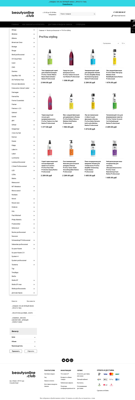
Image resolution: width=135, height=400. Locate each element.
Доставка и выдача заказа (50, 385)
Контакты (80, 383)
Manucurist (15, 182)
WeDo (14, 276)
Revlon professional (19, 232)
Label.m (14, 149)
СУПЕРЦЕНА (80, 24)
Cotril (13, 63)
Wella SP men (17, 284)
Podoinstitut (16, 224)
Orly (13, 211)
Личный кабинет (82, 379)
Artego (14, 30)
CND (13, 67)
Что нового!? (65, 374)
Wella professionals (19, 289)
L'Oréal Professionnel (19, 166)
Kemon (14, 137)
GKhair (14, 125)
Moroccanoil (16, 191)
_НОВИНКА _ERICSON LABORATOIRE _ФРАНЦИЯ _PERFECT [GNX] (20, 320)
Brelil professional (18, 55)
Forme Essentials (18, 100)
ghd (13, 120)
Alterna (14, 38)
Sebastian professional (20, 244)
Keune (14, 141)
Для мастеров (17, 293)
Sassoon (15, 236)
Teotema (15, 265)
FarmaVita (15, 96)
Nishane (14, 195)
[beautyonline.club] (23, 14)
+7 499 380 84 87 (119, 12)
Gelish (14, 117)
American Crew (17, 42)
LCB (13, 170)
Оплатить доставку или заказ (83, 375)
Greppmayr (15, 129)
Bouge (14, 51)
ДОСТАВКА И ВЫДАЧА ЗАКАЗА (60, 24)
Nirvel (14, 199)
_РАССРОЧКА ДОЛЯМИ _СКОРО (22, 313)
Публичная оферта (67, 383)
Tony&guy (15, 272)
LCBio (14, 174)
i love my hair (16, 133)
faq (45, 377)
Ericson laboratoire (18, 84)
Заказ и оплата (49, 381)
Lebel (14, 154)
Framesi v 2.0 (16, 108)
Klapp (14, 145)
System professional (19, 260)
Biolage (14, 47)
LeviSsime (15, 158)
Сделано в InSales (103, 390)
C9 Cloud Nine (17, 59)
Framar (14, 104)
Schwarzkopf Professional (21, 240)
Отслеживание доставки (82, 387)
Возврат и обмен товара (66, 378)
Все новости (31, 301)
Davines (14, 71)
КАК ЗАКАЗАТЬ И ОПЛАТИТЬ (33, 24)
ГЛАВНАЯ (15, 24)
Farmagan (15, 92)
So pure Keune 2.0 (18, 253)
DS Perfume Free (18, 80)
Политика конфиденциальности (68, 387)
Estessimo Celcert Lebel (20, 88)
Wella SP (15, 280)
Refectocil (15, 228)
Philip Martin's (16, 220)
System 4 (15, 256)
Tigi (13, 269)
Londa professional (18, 162)
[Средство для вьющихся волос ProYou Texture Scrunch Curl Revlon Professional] (71, 57)
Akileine (14, 34)
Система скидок (49, 374)
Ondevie (14, 207)
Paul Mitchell (16, 215)
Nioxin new (15, 203)
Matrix (14, 178)
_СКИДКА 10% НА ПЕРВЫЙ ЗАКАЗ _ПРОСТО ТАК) (23, 307)
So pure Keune (17, 249)
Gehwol (14, 112)
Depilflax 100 (16, 76)
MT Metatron (16, 186)
